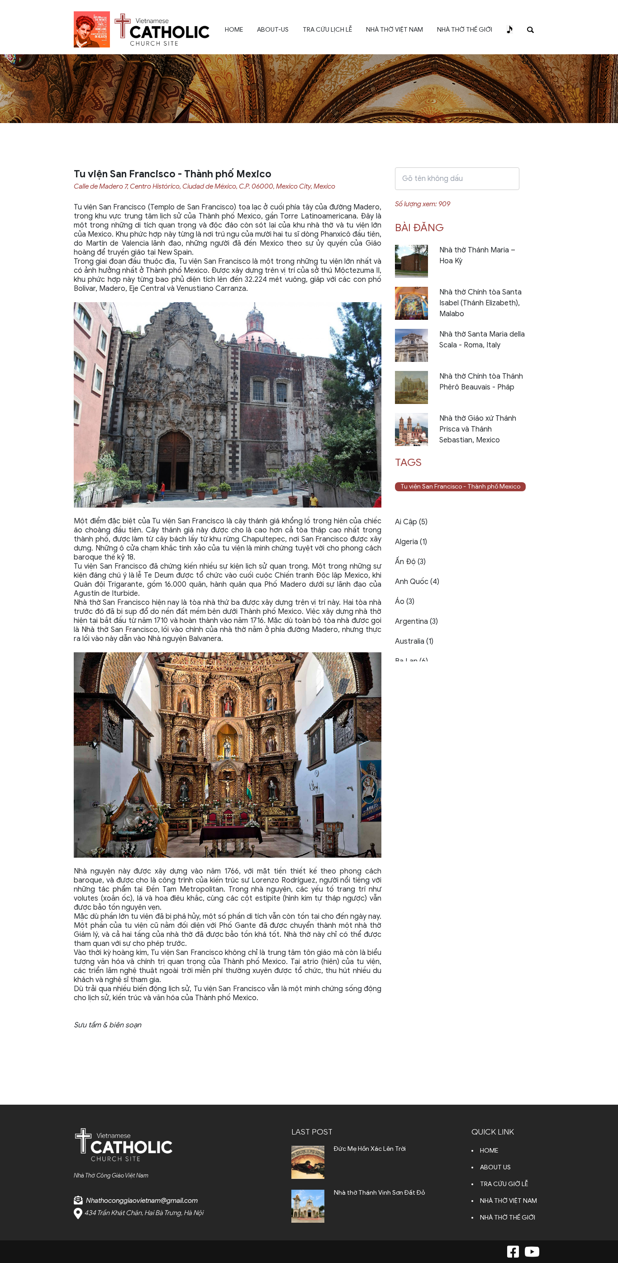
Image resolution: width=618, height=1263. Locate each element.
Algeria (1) (411, 541)
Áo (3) (404, 601)
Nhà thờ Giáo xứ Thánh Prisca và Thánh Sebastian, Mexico (477, 429)
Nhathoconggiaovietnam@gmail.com (142, 1201)
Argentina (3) (416, 621)
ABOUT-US (273, 29)
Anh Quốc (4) (417, 581)
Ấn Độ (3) (410, 561)
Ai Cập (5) (411, 522)
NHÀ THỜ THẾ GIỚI (464, 29)
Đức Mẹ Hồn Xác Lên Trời (370, 1149)
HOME (234, 29)
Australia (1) (414, 641)
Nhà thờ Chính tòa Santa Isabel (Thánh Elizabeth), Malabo (480, 303)
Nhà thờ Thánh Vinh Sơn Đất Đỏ (379, 1193)
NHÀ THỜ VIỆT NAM (394, 29)
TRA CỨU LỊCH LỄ (327, 29)
